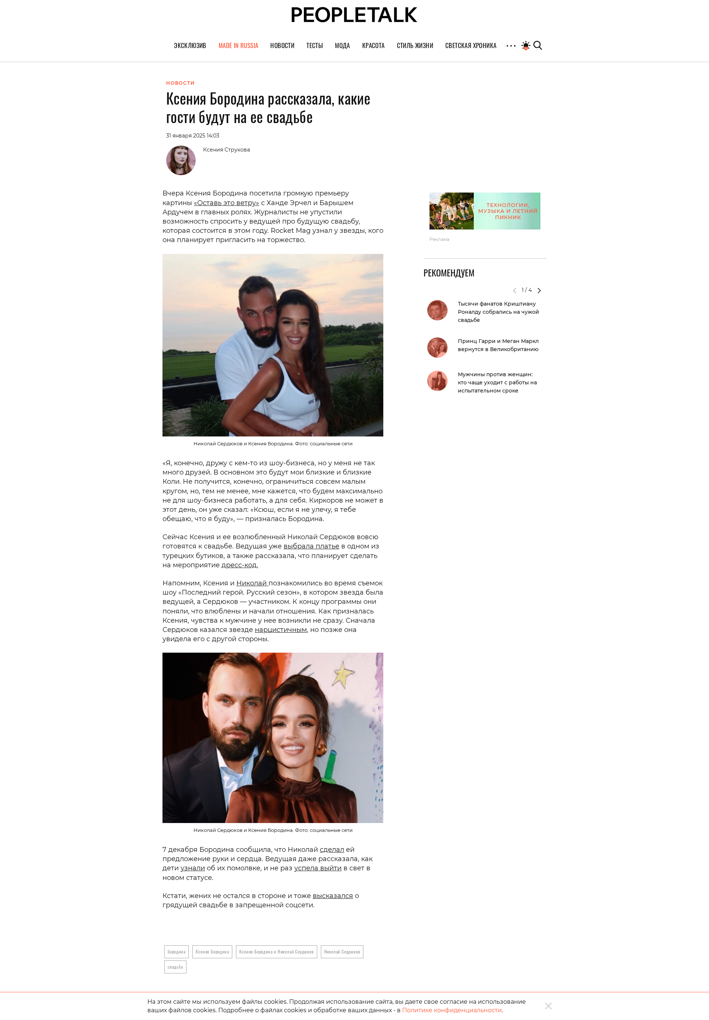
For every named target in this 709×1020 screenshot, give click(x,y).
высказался (333, 896)
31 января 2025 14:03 (192, 135)
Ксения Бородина (212, 951)
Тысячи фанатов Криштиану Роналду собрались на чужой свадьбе (498, 311)
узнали (193, 868)
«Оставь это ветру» (226, 203)
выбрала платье (311, 546)
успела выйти (318, 868)
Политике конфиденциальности (452, 1010)
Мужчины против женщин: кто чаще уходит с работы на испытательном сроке (497, 382)
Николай (252, 583)
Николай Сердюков (342, 951)
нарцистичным (281, 630)
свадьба (175, 966)
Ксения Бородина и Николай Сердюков (276, 951)
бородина (176, 951)
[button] (539, 290)
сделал (332, 850)
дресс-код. (240, 565)
